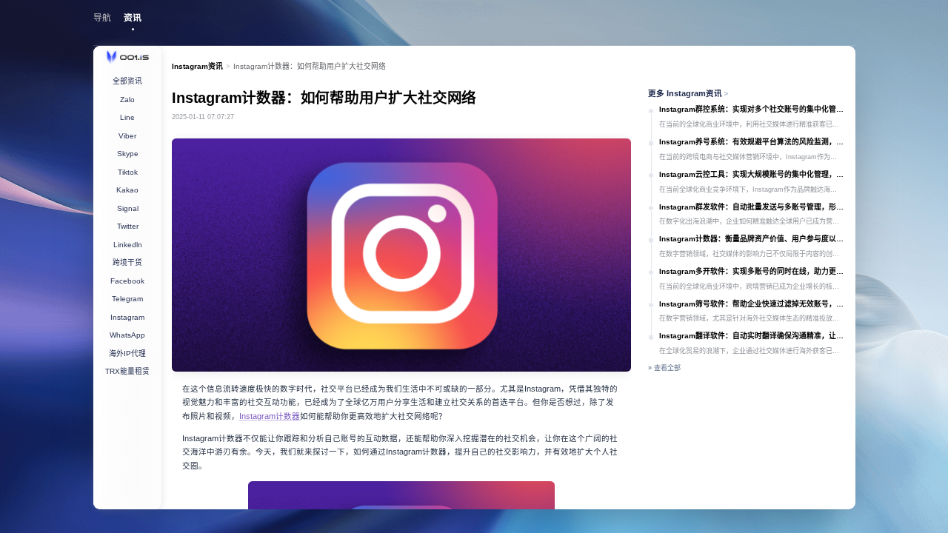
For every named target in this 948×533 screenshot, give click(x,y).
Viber (127, 136)
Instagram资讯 (197, 66)
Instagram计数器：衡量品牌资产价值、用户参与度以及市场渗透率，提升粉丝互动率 (751, 239)
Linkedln (127, 245)
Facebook (127, 281)
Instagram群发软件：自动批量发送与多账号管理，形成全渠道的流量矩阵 (751, 207)
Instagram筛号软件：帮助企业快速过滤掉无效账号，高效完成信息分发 (751, 304)
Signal (127, 208)
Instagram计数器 (269, 416)
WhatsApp (127, 335)
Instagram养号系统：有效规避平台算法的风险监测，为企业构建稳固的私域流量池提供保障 (751, 142)
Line (127, 117)
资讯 (132, 18)
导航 (102, 18)
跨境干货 (127, 262)
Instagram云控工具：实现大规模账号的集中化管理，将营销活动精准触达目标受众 (751, 174)
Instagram (127, 317)
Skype (127, 154)
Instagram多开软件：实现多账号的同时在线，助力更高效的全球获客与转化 (751, 271)
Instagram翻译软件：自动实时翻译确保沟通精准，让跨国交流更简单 (751, 336)
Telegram (127, 299)
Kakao (127, 190)
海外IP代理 (127, 353)
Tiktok (128, 172)
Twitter (127, 226)
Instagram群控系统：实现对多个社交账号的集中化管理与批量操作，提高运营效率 (751, 109)
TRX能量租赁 (127, 371)
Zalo (127, 99)
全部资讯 (127, 81)
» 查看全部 (664, 368)
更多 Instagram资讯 (688, 93)
